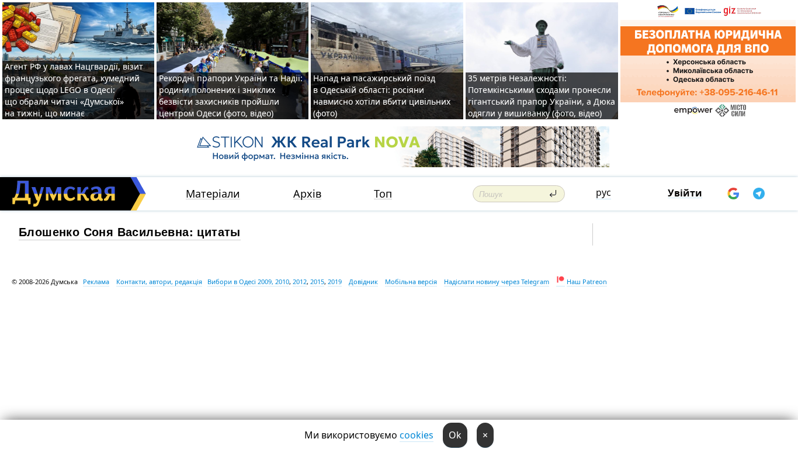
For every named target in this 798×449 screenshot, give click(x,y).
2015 (317, 281)
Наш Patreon (587, 281)
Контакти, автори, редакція (159, 281)
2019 (335, 281)
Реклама (96, 281)
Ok (455, 435)
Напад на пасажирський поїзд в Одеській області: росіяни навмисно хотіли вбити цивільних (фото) (381, 95)
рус (603, 192)
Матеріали (213, 193)
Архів (307, 193)
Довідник (363, 281)
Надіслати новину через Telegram (496, 281)
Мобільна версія (411, 281)
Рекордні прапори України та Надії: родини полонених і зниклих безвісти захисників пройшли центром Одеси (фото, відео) (231, 95)
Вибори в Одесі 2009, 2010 (248, 281)
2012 (300, 281)
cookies (416, 435)
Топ (383, 193)
